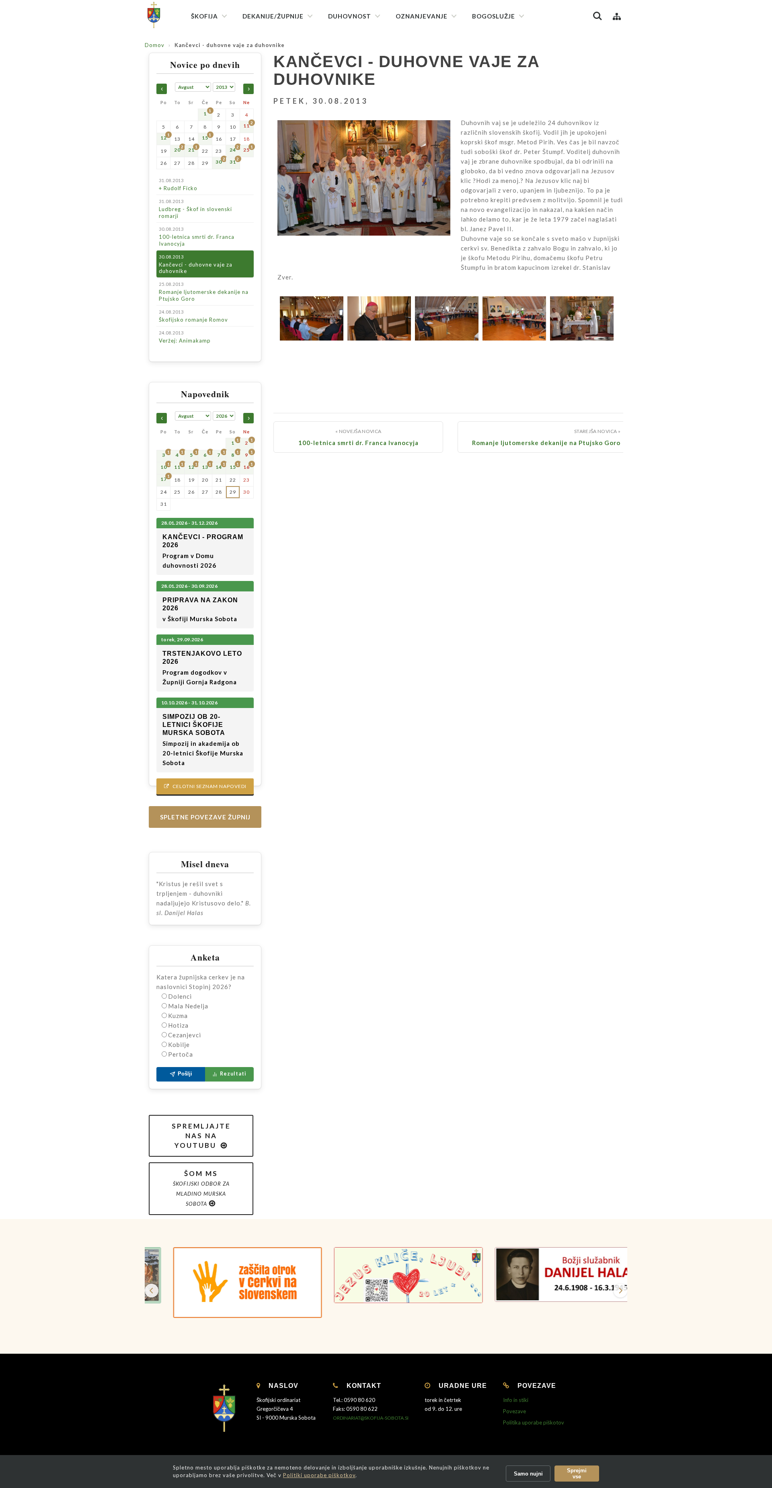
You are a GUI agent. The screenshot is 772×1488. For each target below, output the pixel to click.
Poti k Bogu (415, 162)
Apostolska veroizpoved (363, 65)
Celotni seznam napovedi (205, 786)
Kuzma (178, 1015)
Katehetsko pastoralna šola (435, 95)
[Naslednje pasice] (620, 1290)
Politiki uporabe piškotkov (319, 1475)
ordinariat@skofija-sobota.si (371, 1418)
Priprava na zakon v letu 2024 (437, 134)
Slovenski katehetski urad (432, 66)
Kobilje (179, 1044)
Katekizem (413, 52)
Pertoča (180, 1054)
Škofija (204, 16)
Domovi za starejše (424, 293)
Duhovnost (349, 16)
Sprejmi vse (577, 1473)
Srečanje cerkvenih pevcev (510, 118)
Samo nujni (528, 1474)
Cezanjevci (184, 1035)
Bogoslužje (493, 16)
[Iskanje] (597, 16)
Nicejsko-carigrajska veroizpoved (373, 79)
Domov (154, 45)
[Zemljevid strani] (617, 16)
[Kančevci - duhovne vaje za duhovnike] (363, 188)
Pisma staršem (418, 80)
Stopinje (411, 176)
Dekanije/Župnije (273, 16)
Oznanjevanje (422, 16)
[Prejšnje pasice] (151, 1290)
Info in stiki (515, 1400)
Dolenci (180, 996)
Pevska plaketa (495, 103)
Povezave (514, 1411)
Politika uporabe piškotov (533, 1422)
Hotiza (178, 1025)
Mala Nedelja (188, 1006)
